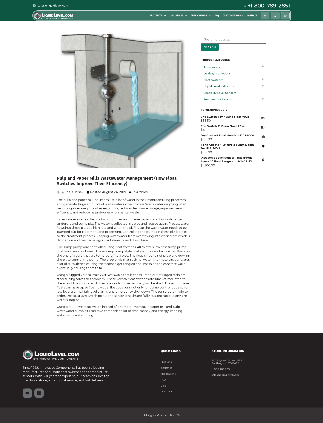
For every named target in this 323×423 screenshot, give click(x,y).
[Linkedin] (39, 393)
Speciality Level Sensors (220, 93)
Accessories (212, 67)
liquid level (80, 296)
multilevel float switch (107, 275)
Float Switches (214, 80)
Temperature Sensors (218, 99)
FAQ (216, 15)
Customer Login (232, 15)
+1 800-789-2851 (269, 5)
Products (156, 15)
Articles (142, 192)
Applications (199, 15)
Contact (252, 15)
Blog (163, 385)
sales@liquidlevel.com (53, 5)
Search (210, 47)
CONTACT (166, 391)
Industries (176, 15)
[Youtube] (27, 393)
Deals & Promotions (217, 73)
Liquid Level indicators (219, 86)
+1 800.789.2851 (220, 369)
